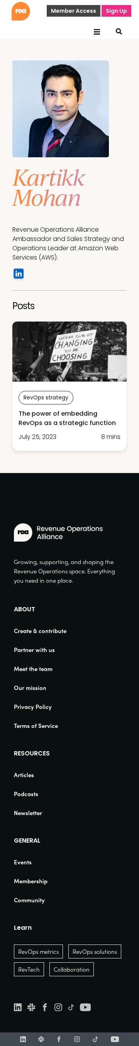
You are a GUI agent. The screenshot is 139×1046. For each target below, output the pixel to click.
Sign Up (116, 11)
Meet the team (33, 668)
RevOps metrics (38, 951)
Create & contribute (40, 630)
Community (29, 900)
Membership (30, 881)
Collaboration (72, 969)
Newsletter (28, 813)
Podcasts (26, 794)
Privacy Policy (33, 706)
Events (23, 862)
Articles (24, 775)
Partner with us (34, 649)
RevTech (29, 969)
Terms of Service (36, 725)
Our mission (30, 687)
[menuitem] (40, 630)
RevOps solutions (95, 951)
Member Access (73, 11)
